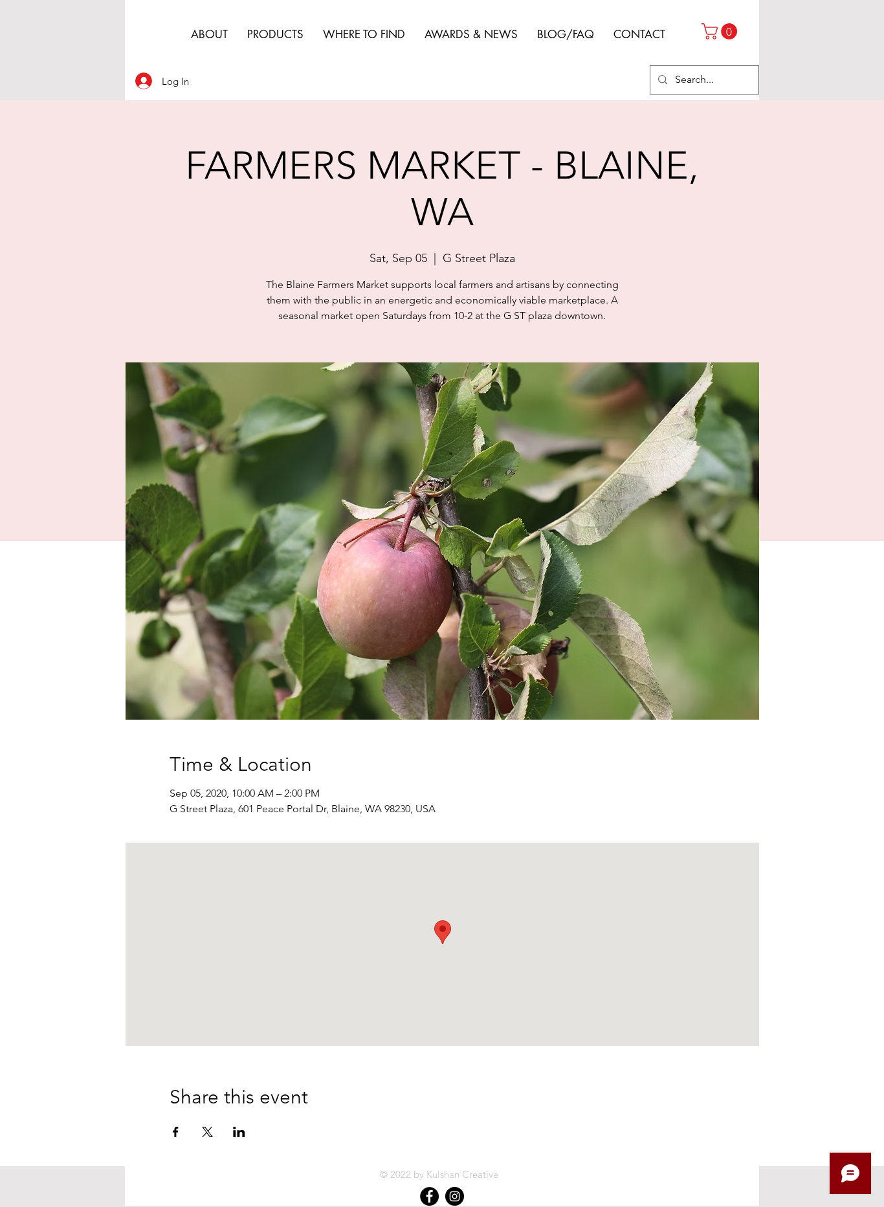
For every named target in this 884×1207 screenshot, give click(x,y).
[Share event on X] (207, 1132)
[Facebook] (429, 1196)
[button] (721, 31)
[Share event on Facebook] (176, 1132)
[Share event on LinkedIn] (239, 1132)
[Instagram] (454, 1196)
